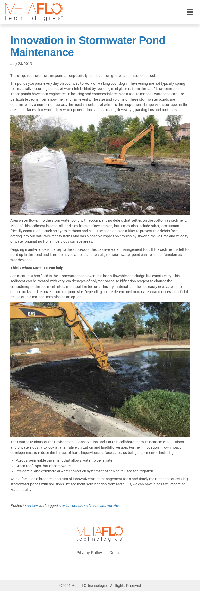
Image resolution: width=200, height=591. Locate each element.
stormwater (109, 505)
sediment (91, 505)
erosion (64, 505)
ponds (77, 505)
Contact (116, 552)
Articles (32, 505)
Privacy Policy (89, 552)
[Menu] (190, 12)
